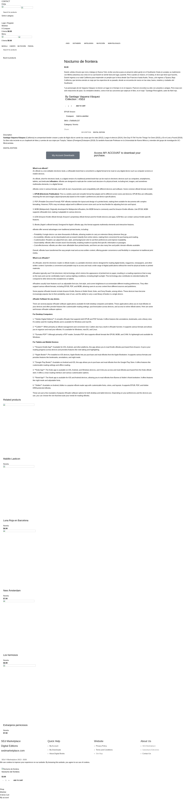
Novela (75, 124)
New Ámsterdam (12, 590)
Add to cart (80, 106)
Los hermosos (10, 655)
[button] (6, 516)
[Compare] (17, 454)
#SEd (82, 99)
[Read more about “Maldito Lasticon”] (6, 454)
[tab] (86, 132)
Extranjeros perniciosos (15, 725)
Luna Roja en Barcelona (15, 520)
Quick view (11, 454)
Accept (4, 765)
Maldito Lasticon (11, 458)
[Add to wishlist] (23, 454)
